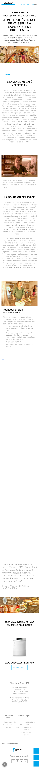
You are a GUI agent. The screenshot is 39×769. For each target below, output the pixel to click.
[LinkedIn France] (26, 762)
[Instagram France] (17, 762)
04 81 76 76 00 (27, 5)
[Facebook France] (13, 762)
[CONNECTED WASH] (17, 750)
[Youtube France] (21, 762)
